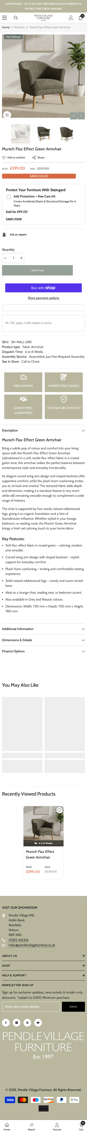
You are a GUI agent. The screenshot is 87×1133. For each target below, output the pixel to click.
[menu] (4, 17)
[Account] (71, 17)
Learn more (14, 219)
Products (19, 27)
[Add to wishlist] (59, 810)
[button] (73, 115)
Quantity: (8, 250)
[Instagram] (16, 1023)
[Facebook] (6, 1023)
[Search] (16, 17)
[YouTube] (38, 1023)
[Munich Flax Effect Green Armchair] (43, 826)
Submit (73, 1006)
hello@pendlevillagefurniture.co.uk (32, 945)
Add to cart (37, 270)
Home (6, 27)
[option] (43, 76)
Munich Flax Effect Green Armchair (40, 854)
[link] (13, 157)
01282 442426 (19, 940)
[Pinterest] (27, 1023)
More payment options (43, 298)
